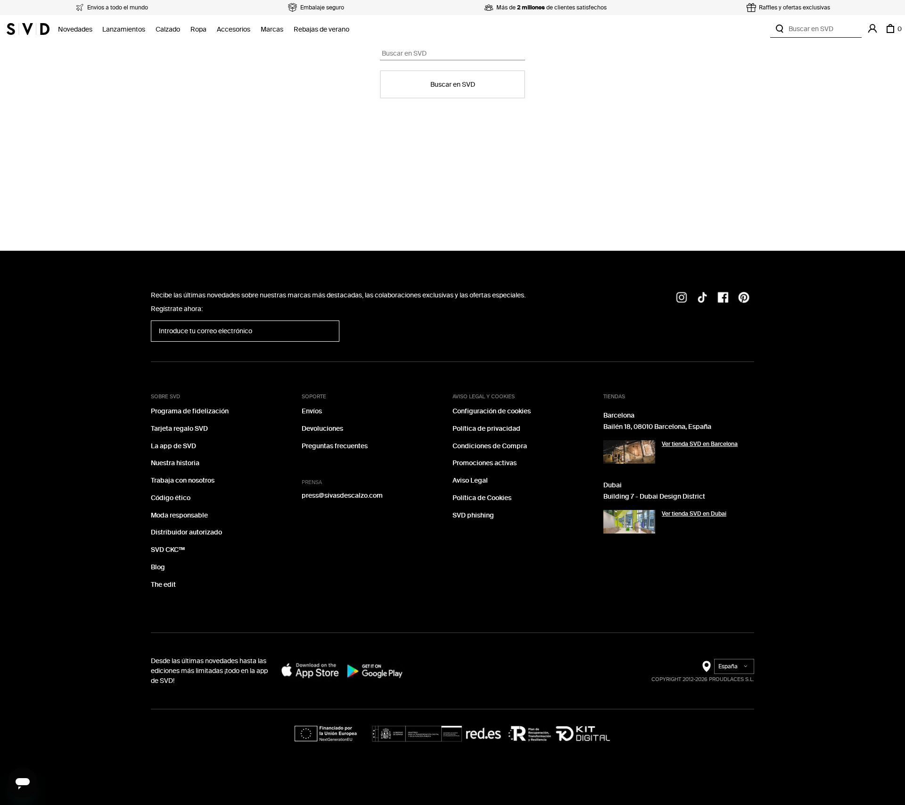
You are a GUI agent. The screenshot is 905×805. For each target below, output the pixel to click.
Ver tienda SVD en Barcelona (700, 444)
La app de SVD (173, 446)
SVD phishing (473, 515)
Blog (158, 567)
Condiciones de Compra (489, 446)
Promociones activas (484, 463)
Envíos (312, 411)
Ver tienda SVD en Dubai (694, 513)
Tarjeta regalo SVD (179, 429)
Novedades (75, 29)
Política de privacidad (486, 429)
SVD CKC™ (168, 550)
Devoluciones (322, 429)
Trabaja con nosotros (182, 480)
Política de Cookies (481, 498)
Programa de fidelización (190, 411)
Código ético (170, 498)
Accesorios (233, 29)
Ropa (198, 29)
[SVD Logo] (28, 28)
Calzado (168, 29)
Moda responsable (179, 515)
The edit (163, 585)
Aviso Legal (470, 480)
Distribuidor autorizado (186, 532)
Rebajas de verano (321, 29)
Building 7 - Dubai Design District (654, 497)
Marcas (272, 29)
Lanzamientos (123, 29)
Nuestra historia (175, 463)
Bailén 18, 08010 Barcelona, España (657, 427)
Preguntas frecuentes (335, 446)
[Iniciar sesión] (872, 29)
